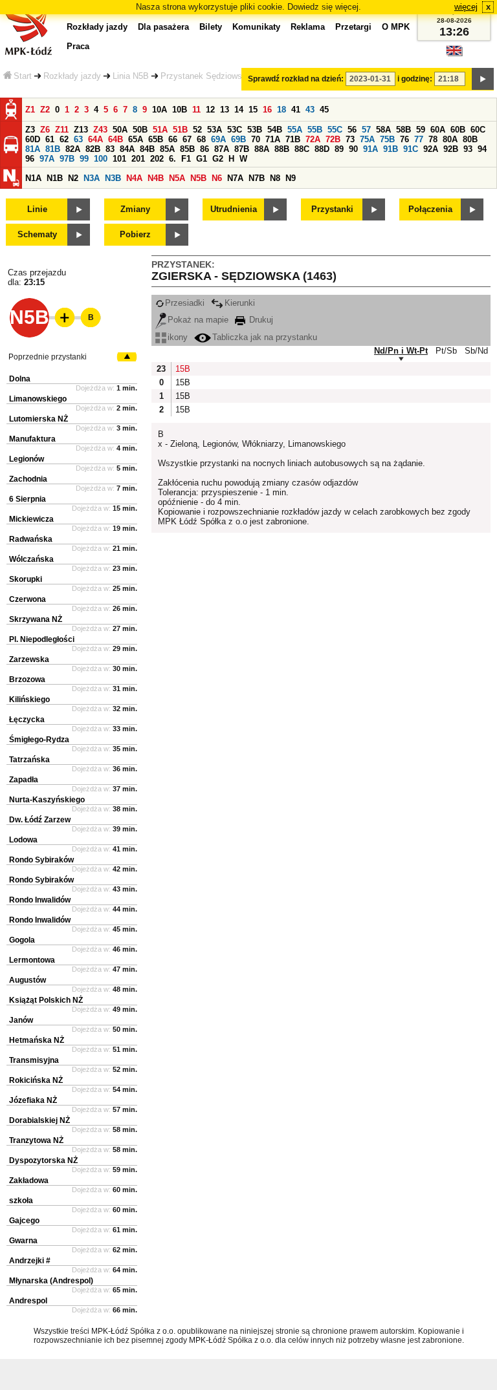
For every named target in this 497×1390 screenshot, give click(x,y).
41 (295, 109)
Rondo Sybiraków (41, 859)
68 (201, 139)
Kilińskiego (29, 699)
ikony (178, 337)
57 (366, 129)
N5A (177, 178)
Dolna (19, 378)
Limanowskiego (38, 398)
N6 (217, 178)
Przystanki (332, 209)
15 (253, 109)
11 (196, 109)
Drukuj (260, 320)
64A (95, 139)
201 (138, 159)
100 (100, 159)
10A (159, 109)
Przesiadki (184, 303)
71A (272, 139)
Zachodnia (28, 479)
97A (46, 159)
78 (432, 139)
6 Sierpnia (27, 499)
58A (383, 129)
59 (420, 129)
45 (324, 109)
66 (172, 139)
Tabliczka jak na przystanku (264, 337)
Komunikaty (256, 27)
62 (64, 139)
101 (119, 159)
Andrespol (28, 1300)
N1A (33, 178)
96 (29, 159)
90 (353, 149)
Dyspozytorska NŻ (43, 1160)
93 (467, 149)
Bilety (210, 27)
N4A (134, 178)
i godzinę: (414, 78)
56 (352, 129)
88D (322, 149)
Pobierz (135, 234)
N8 (275, 178)
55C (334, 129)
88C (301, 149)
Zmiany (135, 209)
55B (314, 129)
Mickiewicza (31, 519)
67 (187, 139)
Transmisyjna (34, 1060)
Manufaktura (32, 439)
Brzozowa (27, 679)
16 (267, 109)
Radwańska (30, 539)
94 (482, 149)
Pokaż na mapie (198, 320)
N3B (113, 178)
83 (110, 149)
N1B (55, 178)
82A (72, 149)
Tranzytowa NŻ (36, 1140)
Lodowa (23, 839)
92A (430, 149)
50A (120, 129)
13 (224, 109)
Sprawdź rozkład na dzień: (296, 78)
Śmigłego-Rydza (39, 739)
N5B (198, 178)
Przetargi (353, 27)
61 (49, 139)
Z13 (81, 129)
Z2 (45, 109)
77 (418, 139)
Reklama (308, 27)
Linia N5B (131, 76)
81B (52, 149)
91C (410, 149)
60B (457, 129)
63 (78, 139)
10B (179, 109)
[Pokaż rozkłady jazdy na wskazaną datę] (483, 79)
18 (281, 109)
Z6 (45, 129)
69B (238, 139)
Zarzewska (29, 659)
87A (221, 149)
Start (23, 76)
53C (234, 129)
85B (187, 149)
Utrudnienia (233, 209)
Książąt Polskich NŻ (46, 1000)
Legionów (26, 459)
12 (210, 109)
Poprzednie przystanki (47, 356)
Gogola (22, 940)
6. (172, 159)
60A (437, 129)
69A (218, 139)
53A (214, 129)
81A (32, 149)
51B (180, 129)
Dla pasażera (163, 27)
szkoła (21, 1200)
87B (241, 149)
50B (140, 129)
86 (204, 149)
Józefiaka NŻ (33, 1100)
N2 (73, 178)
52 (197, 129)
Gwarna (23, 1240)
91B (390, 149)
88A (261, 149)
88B (281, 149)
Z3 (30, 129)
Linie (37, 209)
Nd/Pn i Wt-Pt (401, 351)
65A (135, 139)
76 (404, 139)
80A (450, 139)
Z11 (62, 129)
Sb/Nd (476, 351)
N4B (156, 178)
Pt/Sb (446, 351)
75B (387, 139)
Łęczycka (27, 719)
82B (92, 149)
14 (238, 109)
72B (333, 139)
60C (477, 129)
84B (147, 149)
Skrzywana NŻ (35, 619)
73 (350, 139)
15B (181, 369)
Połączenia (430, 209)
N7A (235, 178)
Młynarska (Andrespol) (51, 1280)
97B (67, 159)
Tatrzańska (29, 759)
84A (127, 149)
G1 (201, 159)
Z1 (30, 109)
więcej (466, 7)
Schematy (37, 234)
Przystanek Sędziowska (205, 76)
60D (32, 139)
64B (115, 139)
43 (310, 109)
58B (403, 129)
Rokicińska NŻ (36, 1080)
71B (292, 139)
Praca (78, 46)
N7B (256, 178)
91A (370, 149)
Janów (21, 1020)
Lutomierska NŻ (38, 418)
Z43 (100, 129)
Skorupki (25, 579)
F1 (186, 159)
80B (470, 139)
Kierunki (240, 303)
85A (167, 149)
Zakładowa (29, 1180)
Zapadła (23, 779)
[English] (454, 54)
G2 (217, 159)
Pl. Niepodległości (41, 639)
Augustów (27, 980)
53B (254, 129)
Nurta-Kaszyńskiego (47, 799)
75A (367, 139)
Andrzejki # (29, 1260)
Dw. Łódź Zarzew (40, 819)
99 (84, 159)
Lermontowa (32, 960)
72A (312, 139)
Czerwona (27, 599)
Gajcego (24, 1220)
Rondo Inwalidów (40, 899)
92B (450, 149)
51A (160, 129)
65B (155, 139)
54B (274, 129)
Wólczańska (31, 559)
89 (339, 149)
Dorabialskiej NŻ (39, 1120)
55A (294, 129)
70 (255, 139)
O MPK (396, 27)
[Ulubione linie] (61, 317)
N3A (91, 178)
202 (157, 159)
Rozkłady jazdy (72, 76)
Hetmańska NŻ (36, 1040)
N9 (290, 178)
